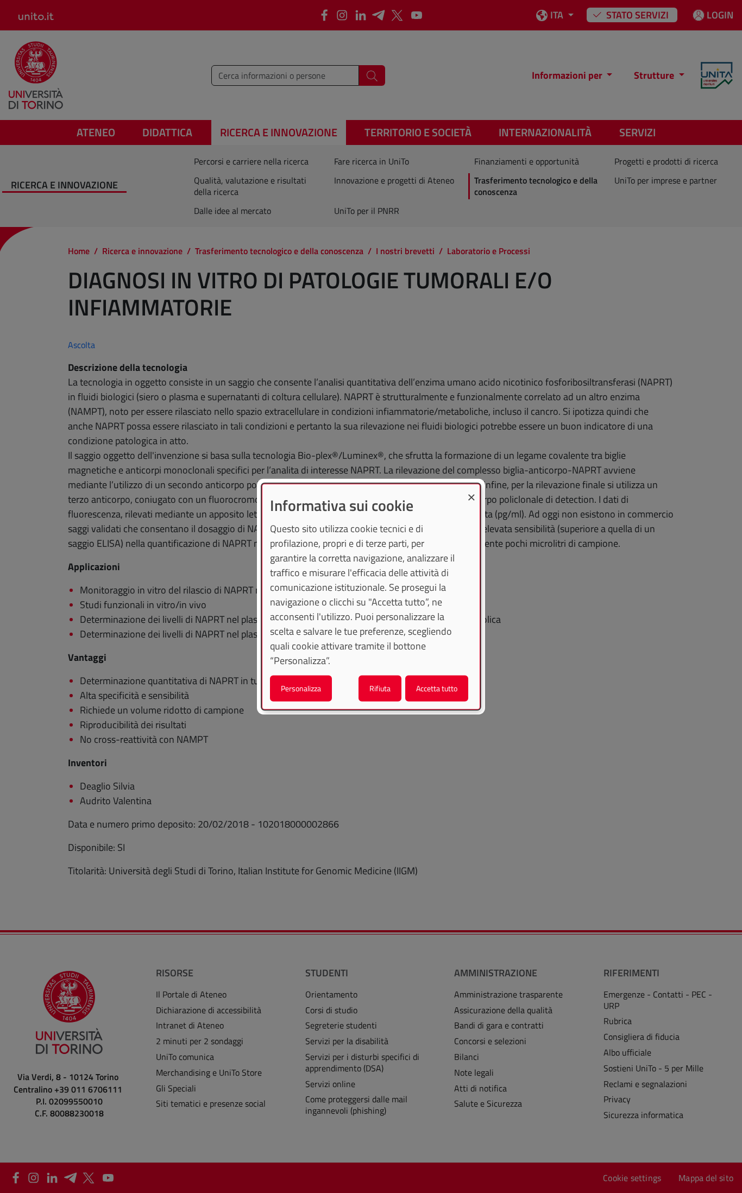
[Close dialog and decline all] (471, 490)
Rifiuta (380, 688)
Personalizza (301, 688)
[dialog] (371, 596)
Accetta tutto (436, 688)
